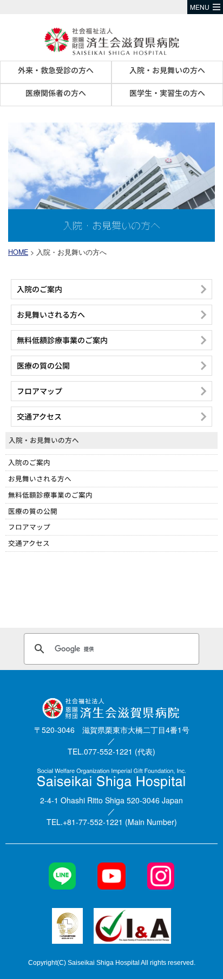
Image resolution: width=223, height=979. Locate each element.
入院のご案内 (29, 462)
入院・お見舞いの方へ (167, 70)
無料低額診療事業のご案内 (50, 495)
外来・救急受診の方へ (56, 70)
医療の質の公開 (32, 511)
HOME (18, 252)
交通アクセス (29, 543)
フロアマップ (29, 526)
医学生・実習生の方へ (167, 92)
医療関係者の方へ (55, 92)
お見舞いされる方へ (39, 478)
